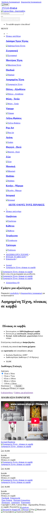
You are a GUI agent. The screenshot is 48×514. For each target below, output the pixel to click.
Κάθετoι (10, 226)
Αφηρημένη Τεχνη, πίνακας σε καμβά (16, 464)
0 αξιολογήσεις (7, 393)
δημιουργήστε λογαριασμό (31, 293)
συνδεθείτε (14, 293)
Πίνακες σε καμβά (17, 388)
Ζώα (8, 156)
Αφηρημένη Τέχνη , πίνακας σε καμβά (16, 446)
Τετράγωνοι (12, 235)
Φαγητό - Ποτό (13, 147)
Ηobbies (10, 176)
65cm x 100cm (10, 378)
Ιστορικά (10, 195)
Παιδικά (10, 70)
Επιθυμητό (5, 388)
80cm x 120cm (10, 381)
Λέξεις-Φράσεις (14, 118)
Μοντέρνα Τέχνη (14, 60)
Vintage (10, 108)
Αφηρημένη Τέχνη (15, 79)
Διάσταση (5, 371)
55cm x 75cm (9, 376)
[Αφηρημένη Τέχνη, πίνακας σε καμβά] (16, 272)
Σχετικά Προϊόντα (8, 442)
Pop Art (10, 127)
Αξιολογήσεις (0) (12, 283)
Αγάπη (9, 137)
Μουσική (10, 166)
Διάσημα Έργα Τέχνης (17, 41)
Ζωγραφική (12, 50)
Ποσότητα (5, 386)
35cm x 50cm (9, 374)
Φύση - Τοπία (13, 99)
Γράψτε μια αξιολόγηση (23, 393)
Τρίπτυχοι (11, 245)
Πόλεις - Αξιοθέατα (15, 89)
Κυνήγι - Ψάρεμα (14, 185)
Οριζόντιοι (11, 216)
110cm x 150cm (10, 383)
